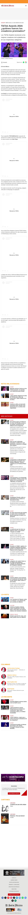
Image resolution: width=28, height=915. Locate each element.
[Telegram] (17, 898)
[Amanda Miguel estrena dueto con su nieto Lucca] (5, 701)
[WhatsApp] (23, 898)
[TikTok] (14, 898)
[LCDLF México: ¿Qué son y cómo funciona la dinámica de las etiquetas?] (5, 718)
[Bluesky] (20, 898)
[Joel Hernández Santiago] (3, 669)
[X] (5, 898)
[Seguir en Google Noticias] (26, 62)
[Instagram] (11, 898)
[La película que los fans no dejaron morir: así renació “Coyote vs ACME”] (5, 534)
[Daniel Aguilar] (3, 690)
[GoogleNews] (25, 898)
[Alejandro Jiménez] (3, 676)
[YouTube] (8, 898)
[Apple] (13, 901)
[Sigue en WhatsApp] (24, 62)
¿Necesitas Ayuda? (14, 894)
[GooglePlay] (15, 901)
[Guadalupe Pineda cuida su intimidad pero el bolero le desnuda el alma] (5, 502)
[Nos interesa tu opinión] (14, 873)
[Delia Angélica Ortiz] (3, 683)
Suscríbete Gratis (14, 793)
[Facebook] (2, 898)
